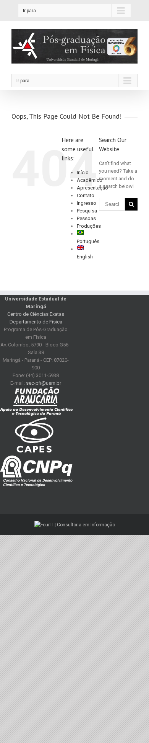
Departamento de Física (36, 322)
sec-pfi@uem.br (43, 383)
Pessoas (86, 218)
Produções (89, 226)
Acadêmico (89, 180)
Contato (85, 195)
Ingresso (86, 203)
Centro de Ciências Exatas (35, 314)
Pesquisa (87, 211)
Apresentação (92, 188)
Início (83, 172)
